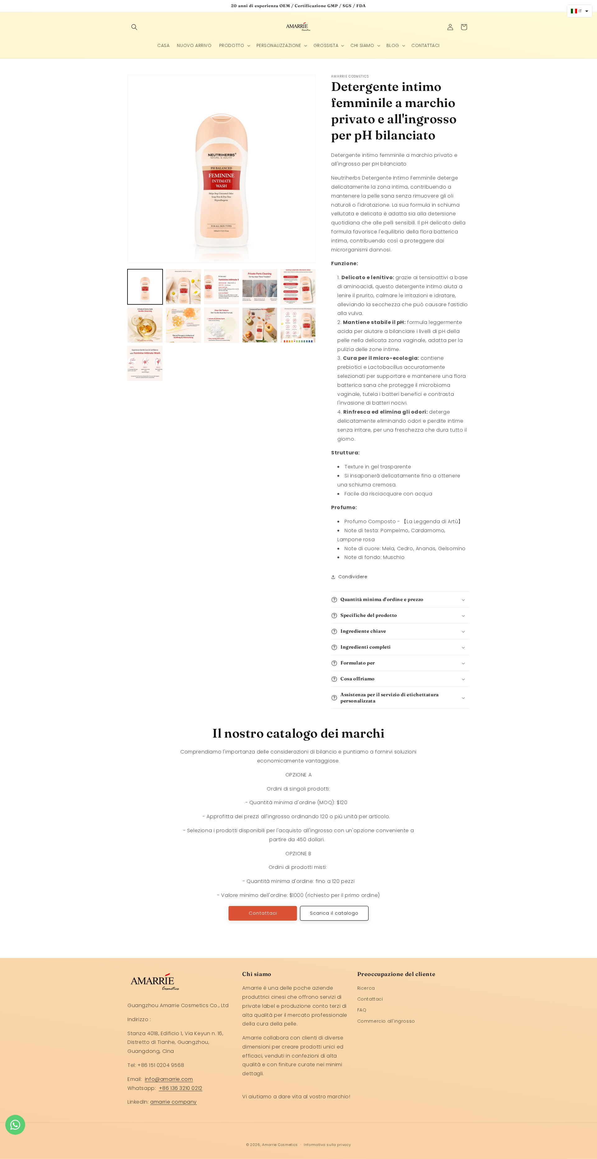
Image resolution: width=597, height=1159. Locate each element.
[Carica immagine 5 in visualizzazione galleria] (298, 286)
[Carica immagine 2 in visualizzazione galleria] (183, 286)
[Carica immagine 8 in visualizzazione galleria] (221, 325)
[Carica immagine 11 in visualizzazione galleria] (145, 363)
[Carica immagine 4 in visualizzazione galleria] (259, 286)
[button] (134, 27)
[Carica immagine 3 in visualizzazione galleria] (221, 286)
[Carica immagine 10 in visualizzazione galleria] (298, 325)
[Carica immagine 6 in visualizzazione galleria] (145, 325)
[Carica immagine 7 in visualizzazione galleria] (183, 325)
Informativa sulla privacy (327, 1144)
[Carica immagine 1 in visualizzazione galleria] (145, 286)
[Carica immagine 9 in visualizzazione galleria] (259, 325)
